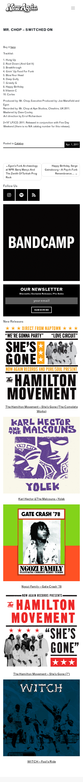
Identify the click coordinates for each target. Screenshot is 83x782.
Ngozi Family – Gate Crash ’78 (41, 586)
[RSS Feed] (34, 195)
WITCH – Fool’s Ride (41, 761)
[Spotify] (21, 195)
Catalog (18, 143)
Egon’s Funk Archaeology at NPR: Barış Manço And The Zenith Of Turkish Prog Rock (22, 171)
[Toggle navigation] (73, 8)
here (13, 47)
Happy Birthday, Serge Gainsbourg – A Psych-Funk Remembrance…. (61, 169)
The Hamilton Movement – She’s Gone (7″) (41, 674)
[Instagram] (9, 195)
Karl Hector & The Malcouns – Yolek (41, 499)
